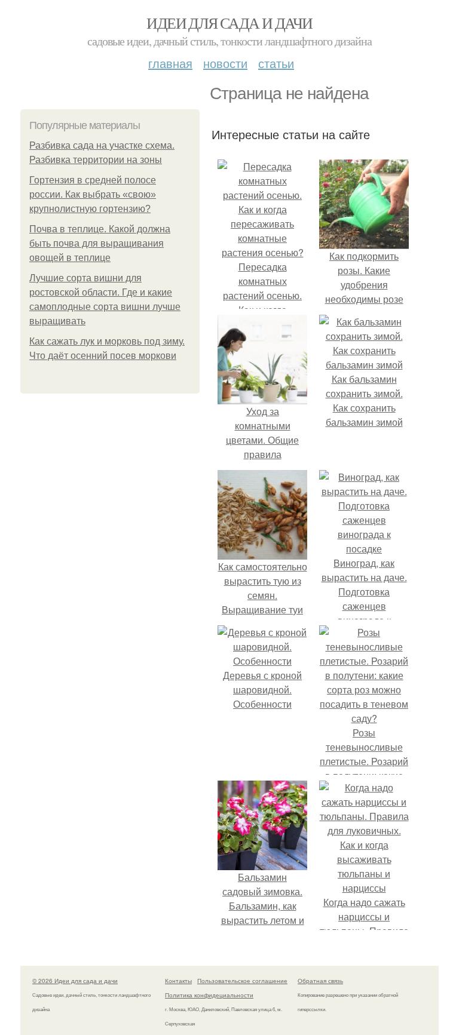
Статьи (276, 63)
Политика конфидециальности (209, 995)
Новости (225, 63)
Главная (170, 63)
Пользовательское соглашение (242, 980)
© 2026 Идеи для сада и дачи (75, 980)
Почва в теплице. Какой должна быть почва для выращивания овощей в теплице (99, 243)
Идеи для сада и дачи (229, 23)
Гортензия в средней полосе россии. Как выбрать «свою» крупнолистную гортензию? (92, 194)
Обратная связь (320, 980)
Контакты (178, 980)
